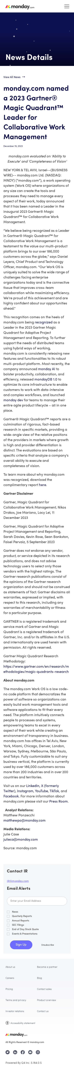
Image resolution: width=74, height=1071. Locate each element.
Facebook (11, 796)
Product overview (46, 1000)
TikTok (54, 791)
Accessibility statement (22, 1023)
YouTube (41, 791)
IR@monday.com (18, 881)
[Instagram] (38, 1052)
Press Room (58, 801)
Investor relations (15, 1011)
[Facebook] (23, 1052)
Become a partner (47, 966)
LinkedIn (32, 786)
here (42, 485)
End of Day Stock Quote (25, 929)
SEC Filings (18, 925)
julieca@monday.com (20, 839)
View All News (11, 77)
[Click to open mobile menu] (65, 6)
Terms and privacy (16, 1000)
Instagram (25, 791)
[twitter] (8, 1052)
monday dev (13, 400)
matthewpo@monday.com (24, 820)
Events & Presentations (24, 934)
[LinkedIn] (15, 1052)
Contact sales (44, 989)
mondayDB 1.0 (45, 379)
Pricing (9, 989)
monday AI (46, 369)
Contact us (43, 1011)
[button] (66, 6)
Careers (10, 978)
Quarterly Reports (22, 916)
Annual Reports (20, 921)
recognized (43, 322)
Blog (39, 978)
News (15, 912)
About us (10, 966)
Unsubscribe (47, 945)
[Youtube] (30, 1052)
